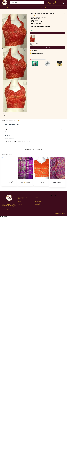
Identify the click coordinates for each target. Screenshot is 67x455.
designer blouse (37, 149)
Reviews (15, 120)
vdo (41, 149)
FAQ (35, 198)
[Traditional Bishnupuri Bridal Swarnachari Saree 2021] (57, 168)
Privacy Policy (37, 204)
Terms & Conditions (38, 200)
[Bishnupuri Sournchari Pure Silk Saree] (25, 168)
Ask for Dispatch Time (25, 185)
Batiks (19, 201)
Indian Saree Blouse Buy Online (9, 181)
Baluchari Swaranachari (22, 197)
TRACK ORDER (48, 3)
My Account (55, 3)
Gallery (3, 120)
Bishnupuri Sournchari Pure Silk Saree (25, 181)
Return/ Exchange (38, 201)
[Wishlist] (15, 159)
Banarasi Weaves (21, 198)
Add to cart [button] (9, 185)
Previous (5, 113)
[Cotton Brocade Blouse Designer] (41, 168)
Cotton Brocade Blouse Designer (41, 181)
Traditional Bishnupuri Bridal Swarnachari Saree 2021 (57, 182)
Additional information (9, 120)
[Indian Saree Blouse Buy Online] (9, 168)
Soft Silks (20, 204)
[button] (62, 2)
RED (61, 129)
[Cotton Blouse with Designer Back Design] (64, 13)
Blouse (30, 149)
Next (4, 115)
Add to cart (47, 33)
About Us (36, 197)
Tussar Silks (20, 200)
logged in (11, 143)
